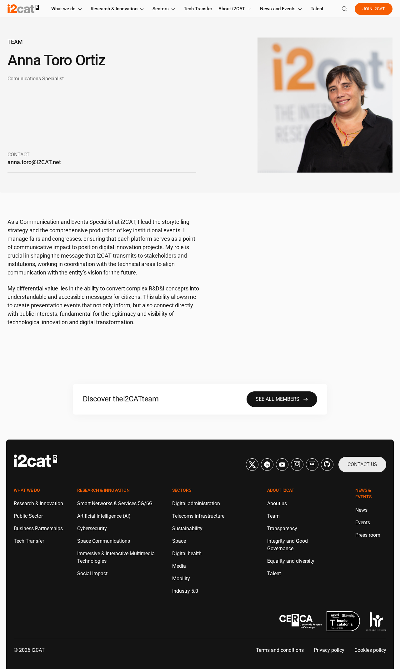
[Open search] (344, 8)
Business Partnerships (38, 528)
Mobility (181, 578)
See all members (277, 399)
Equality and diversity (290, 561)
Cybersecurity (92, 528)
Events (362, 523)
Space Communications (103, 541)
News (361, 510)
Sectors (160, 9)
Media (179, 566)
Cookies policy (370, 650)
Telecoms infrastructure (198, 516)
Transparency (282, 528)
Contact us (362, 464)
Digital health (187, 553)
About (231, 9)
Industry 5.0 (185, 591)
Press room (367, 535)
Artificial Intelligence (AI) (104, 516)
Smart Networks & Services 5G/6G (114, 503)
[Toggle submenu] (80, 9)
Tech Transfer (198, 9)
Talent (317, 9)
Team (15, 41)
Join (373, 8)
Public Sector (28, 516)
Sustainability (187, 528)
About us (277, 503)
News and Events (278, 9)
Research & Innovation (114, 9)
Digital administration (196, 503)
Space (179, 541)
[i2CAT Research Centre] (23, 8)
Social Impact (92, 573)
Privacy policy (329, 650)
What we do (63, 9)
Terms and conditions (280, 650)
